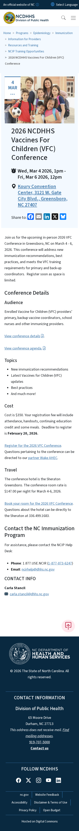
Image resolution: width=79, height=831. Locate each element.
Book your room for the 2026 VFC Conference (38, 503)
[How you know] (37, 5)
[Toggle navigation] (73, 18)
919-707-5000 (39, 742)
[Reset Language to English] (52, 5)
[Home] (26, 14)
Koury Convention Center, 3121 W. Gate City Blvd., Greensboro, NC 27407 (42, 196)
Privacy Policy (27, 810)
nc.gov (24, 794)
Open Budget (51, 810)
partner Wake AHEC (42, 457)
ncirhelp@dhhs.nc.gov (38, 569)
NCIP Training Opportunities (26, 51)
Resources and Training (23, 45)
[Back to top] (68, 626)
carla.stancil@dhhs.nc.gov (29, 594)
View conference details (22, 336)
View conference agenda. (23, 348)
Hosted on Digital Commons (39, 821)
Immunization (64, 33)
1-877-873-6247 (60, 563)
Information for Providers (24, 39)
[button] (61, 18)
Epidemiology (41, 33)
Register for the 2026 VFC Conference (32, 445)
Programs (22, 33)
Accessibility (19, 802)
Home (7, 33)
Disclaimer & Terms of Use (50, 802)
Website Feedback (47, 794)
